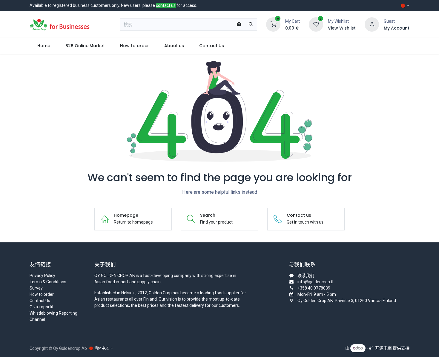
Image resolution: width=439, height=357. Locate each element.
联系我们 (305, 275)
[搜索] (251, 24)
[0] (273, 24)
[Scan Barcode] (239, 24)
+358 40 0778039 (313, 288)
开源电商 (383, 348)
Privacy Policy (42, 275)
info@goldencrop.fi (315, 281)
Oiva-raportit (41, 306)
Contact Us (40, 300)
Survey (36, 288)
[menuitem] (44, 46)
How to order (42, 294)
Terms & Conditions (48, 281)
